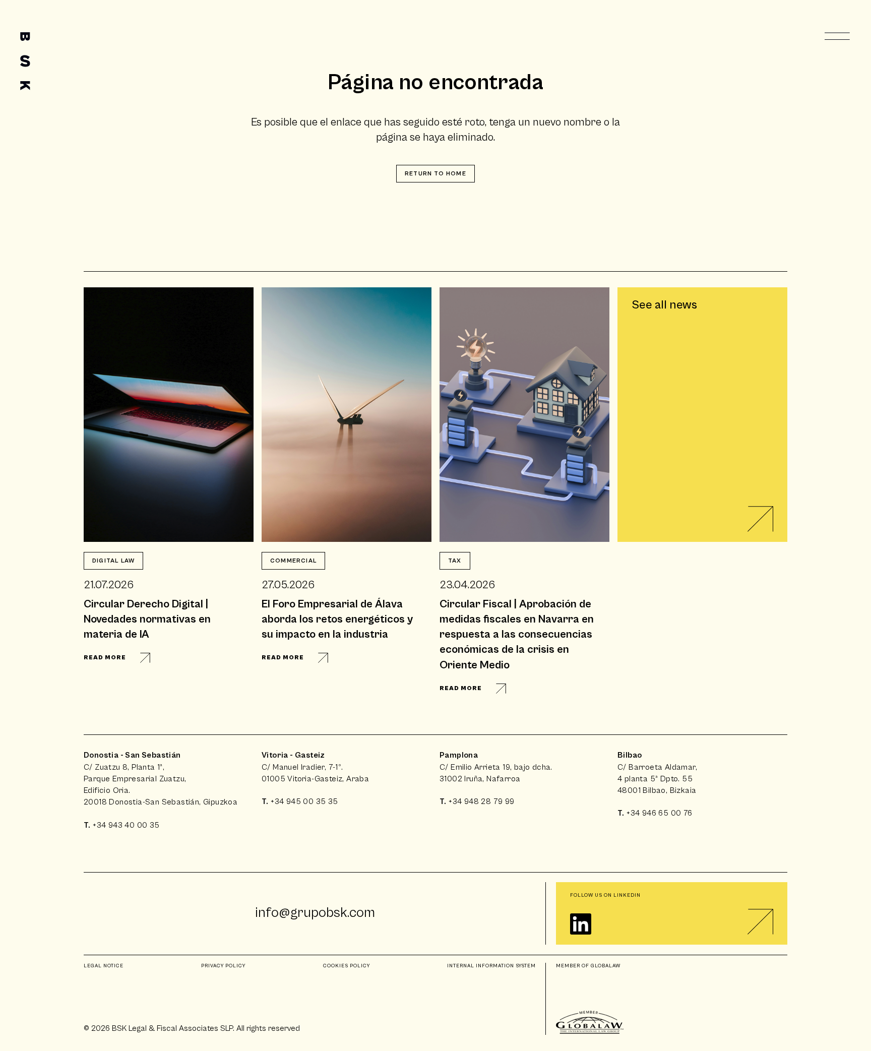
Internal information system (491, 966)
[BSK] (25, 61)
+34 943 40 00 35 (126, 825)
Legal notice (103, 966)
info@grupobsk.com (315, 913)
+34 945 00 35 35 (304, 801)
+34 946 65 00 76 (659, 813)
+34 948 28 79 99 (481, 801)
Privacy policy (223, 966)
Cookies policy (346, 966)
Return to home (435, 173)
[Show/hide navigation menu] (838, 36)
